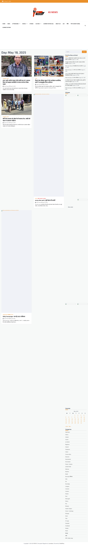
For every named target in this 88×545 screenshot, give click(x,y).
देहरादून (66, 533)
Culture (38, 24)
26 (66, 422)
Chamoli (67, 446)
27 (69, 422)
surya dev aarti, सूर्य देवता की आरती (45, 200)
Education (67, 456)
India (8, 24)
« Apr (66, 426)
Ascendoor (50, 543)
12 (66, 419)
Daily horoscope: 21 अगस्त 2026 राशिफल (73, 69)
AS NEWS (53, 12)
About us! (58, 24)
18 (84, 419)
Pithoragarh (67, 498)
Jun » (70, 426)
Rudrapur (67, 506)
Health (66, 474)
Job (63, 24)
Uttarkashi (67, 523)
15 (75, 419)
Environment (67, 461)
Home (3, 24)
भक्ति (67, 24)
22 (75, 420)
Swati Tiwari (38, 202)
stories (31, 24)
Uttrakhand (15, 24)
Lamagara (67, 486)
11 (84, 417)
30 (78, 422)
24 (81, 420)
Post (8, 78)
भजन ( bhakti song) (75, 24)
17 (81, 419)
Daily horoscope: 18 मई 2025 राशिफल (14, 316)
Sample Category (68, 508)
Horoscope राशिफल (7, 314)
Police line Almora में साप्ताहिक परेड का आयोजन (74, 65)
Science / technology (69, 511)
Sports (66, 516)
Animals (67, 437)
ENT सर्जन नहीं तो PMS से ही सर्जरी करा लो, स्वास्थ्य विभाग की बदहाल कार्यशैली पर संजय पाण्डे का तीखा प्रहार (16, 82)
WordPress (61, 543)
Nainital (66, 493)
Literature (67, 488)
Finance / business (68, 464)
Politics (66, 501)
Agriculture (67, 432)
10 (81, 417)
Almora (4, 78)
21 (72, 420)
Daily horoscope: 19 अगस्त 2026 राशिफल (73, 87)
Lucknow (67, 491)
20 (69, 420)
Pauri (66, 496)
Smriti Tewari (6, 86)
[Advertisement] (44, 39)
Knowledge (67, 483)
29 (75, 422)
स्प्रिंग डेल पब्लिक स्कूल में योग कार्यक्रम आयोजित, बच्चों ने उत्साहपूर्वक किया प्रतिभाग (48, 81)
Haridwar (67, 471)
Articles (66, 439)
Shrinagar (67, 513)
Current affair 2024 (48, 24)
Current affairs (6, 27)
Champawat (67, 449)
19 (66, 420)
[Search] (85, 26)
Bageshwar (67, 444)
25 (84, 420)
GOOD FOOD (68, 466)
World (24, 24)
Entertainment (68, 459)
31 (81, 422)
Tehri (66, 518)
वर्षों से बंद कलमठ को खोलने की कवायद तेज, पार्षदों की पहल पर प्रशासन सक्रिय (16, 120)
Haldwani (67, 469)
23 (78, 420)
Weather (66, 528)
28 (72, 422)
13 (69, 419)
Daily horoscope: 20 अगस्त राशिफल (72, 77)
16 (78, 419)
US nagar (67, 520)
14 (72, 419)
